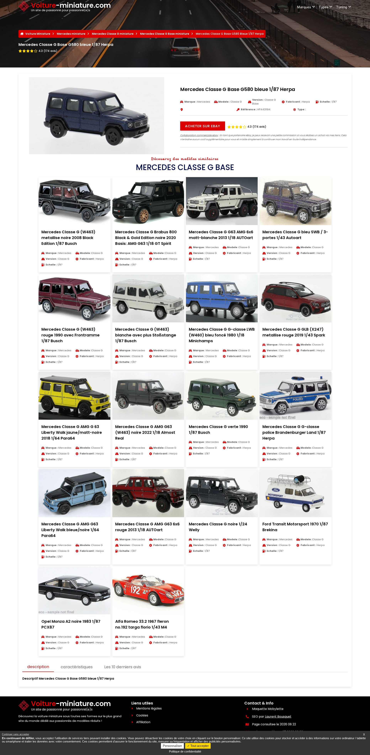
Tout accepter (199, 745)
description (38, 666)
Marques (304, 7)
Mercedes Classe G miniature (113, 34)
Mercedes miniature (71, 34)
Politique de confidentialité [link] (185, 751)
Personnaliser (172, 745)
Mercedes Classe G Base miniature (164, 34)
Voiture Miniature (37, 34)
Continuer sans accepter (15, 734)
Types (323, 7)
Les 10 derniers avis (122, 667)
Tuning (341, 7)
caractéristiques (77, 667)
